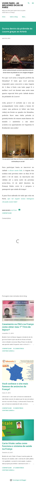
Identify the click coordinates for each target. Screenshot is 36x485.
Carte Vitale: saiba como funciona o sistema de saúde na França (17, 446)
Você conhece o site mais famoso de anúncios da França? (15, 386)
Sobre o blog (14, 17)
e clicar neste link (15, 170)
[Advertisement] (18, 277)
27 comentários (18, 468)
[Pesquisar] (29, 3)
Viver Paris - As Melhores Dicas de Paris (12, 5)
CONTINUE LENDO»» (8, 351)
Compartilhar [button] (7, 213)
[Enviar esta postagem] (19, 210)
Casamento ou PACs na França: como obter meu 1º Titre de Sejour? (18, 327)
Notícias (14, 210)
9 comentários (18, 408)
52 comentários (18, 348)
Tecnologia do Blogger (19, 480)
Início (3, 17)
